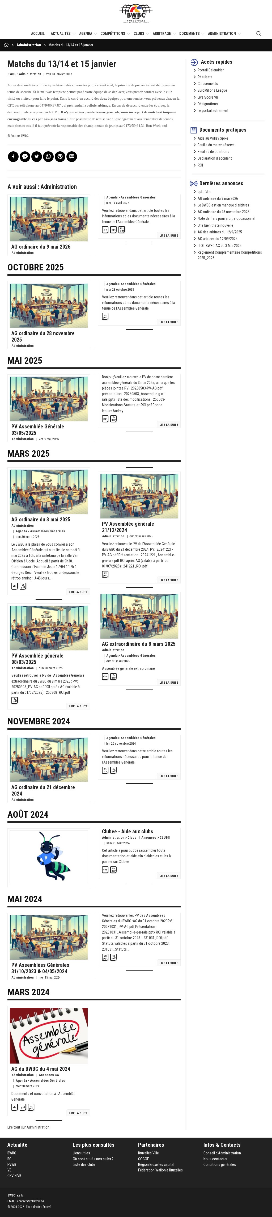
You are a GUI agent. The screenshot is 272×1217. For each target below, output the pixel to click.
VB (9, 1170)
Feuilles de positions (213, 151)
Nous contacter (215, 1159)
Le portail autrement (213, 110)
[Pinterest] (60, 156)
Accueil (38, 33)
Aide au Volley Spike (213, 138)
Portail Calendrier (211, 70)
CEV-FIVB (14, 1176)
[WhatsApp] (48, 156)
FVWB (11, 1164)
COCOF (143, 1159)
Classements (208, 84)
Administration (28, 45)
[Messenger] (25, 156)
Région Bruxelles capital (156, 1164)
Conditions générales (219, 1164)
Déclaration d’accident (215, 158)
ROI (200, 165)
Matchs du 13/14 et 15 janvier (71, 45)
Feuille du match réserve (216, 145)
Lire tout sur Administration (28, 1127)
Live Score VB (208, 97)
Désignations (208, 104)
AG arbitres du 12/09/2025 (217, 239)
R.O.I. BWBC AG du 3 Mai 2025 (219, 246)
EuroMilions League (212, 90)
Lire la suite (168, 235)
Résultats (205, 77)
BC (9, 1159)
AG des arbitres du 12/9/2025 (220, 232)
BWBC (11, 1153)
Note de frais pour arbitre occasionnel (226, 218)
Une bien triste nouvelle (215, 225)
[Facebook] (13, 156)
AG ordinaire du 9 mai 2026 (218, 198)
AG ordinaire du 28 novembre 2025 (223, 212)
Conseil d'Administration (222, 1153)
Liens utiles (81, 1153)
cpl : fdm (204, 191)
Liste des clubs (84, 1164)
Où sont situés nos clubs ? (93, 1159)
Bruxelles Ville (148, 1153)
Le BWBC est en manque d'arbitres (223, 205)
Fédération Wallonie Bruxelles (160, 1170)
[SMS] (71, 156)
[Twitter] (36, 156)
